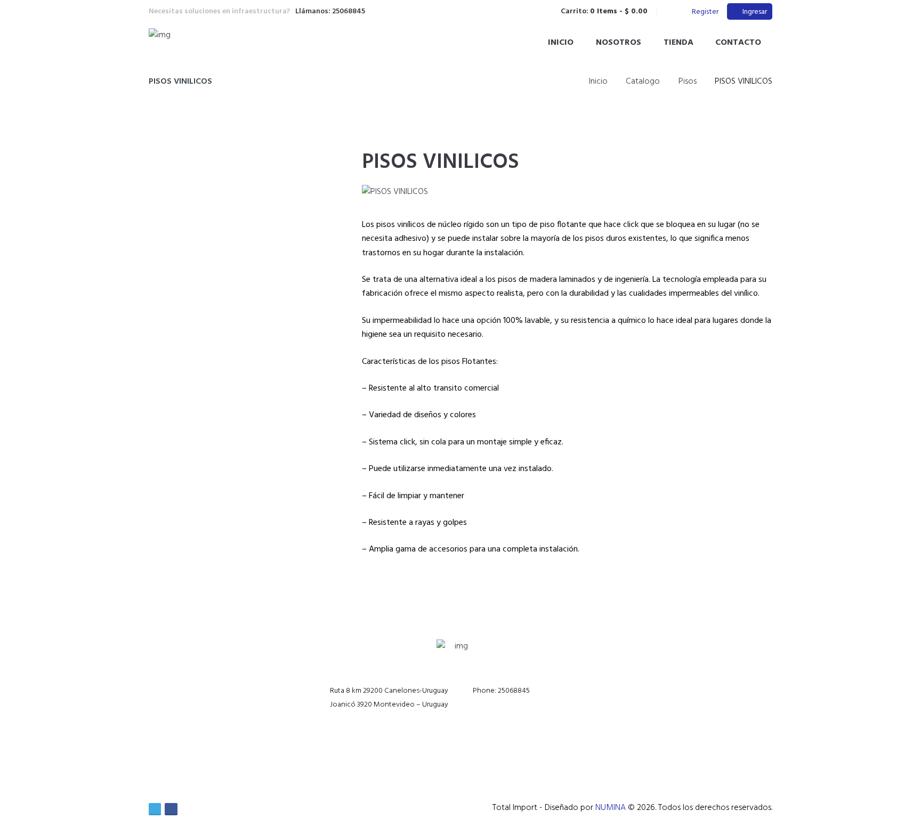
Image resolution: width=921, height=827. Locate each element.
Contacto (738, 43)
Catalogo (643, 81)
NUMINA (610, 808)
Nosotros (618, 43)
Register (705, 12)
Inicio (560, 43)
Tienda (678, 43)
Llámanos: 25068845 (330, 11)
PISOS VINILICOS (440, 162)
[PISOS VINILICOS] (395, 192)
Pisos (687, 81)
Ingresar (754, 12)
